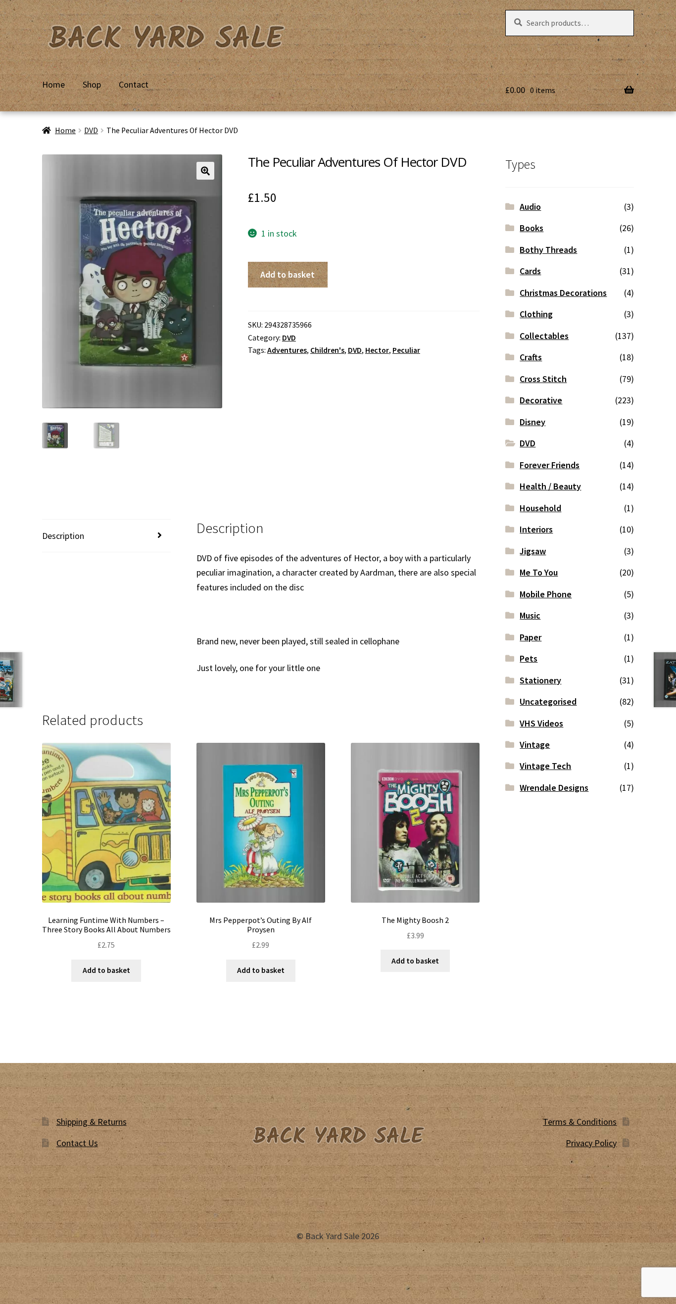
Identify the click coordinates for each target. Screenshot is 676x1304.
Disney (532, 422)
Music (530, 615)
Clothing (536, 314)
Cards (530, 271)
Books (531, 228)
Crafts (531, 357)
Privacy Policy (591, 1143)
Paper (530, 637)
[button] (205, 171)
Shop (92, 84)
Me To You (539, 572)
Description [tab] (63, 535)
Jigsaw (533, 551)
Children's (327, 350)
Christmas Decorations (563, 292)
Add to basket (287, 274)
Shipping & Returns (91, 1121)
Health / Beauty (550, 486)
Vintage (535, 744)
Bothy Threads (548, 249)
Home (53, 84)
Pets (528, 658)
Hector (377, 350)
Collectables (544, 335)
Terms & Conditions (580, 1121)
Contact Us (77, 1143)
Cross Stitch (543, 379)
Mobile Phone (546, 594)
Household (540, 508)
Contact (133, 84)
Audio (530, 206)
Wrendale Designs (554, 787)
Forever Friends (549, 465)
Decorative (541, 400)
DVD (91, 130)
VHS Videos (541, 723)
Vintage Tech (545, 766)
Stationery (540, 680)
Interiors (536, 529)
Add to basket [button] (106, 970)
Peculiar (406, 350)
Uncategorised (548, 701)
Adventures (287, 350)
